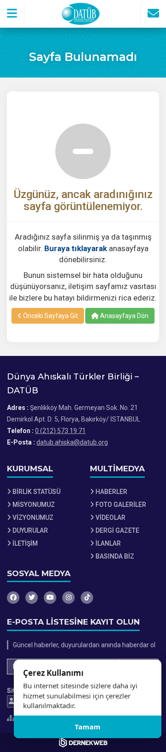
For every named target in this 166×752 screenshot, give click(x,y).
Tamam (88, 726)
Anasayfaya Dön (123, 315)
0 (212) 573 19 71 (60, 430)
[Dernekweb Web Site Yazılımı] (83, 742)
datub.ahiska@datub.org (72, 442)
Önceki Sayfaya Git (50, 315)
